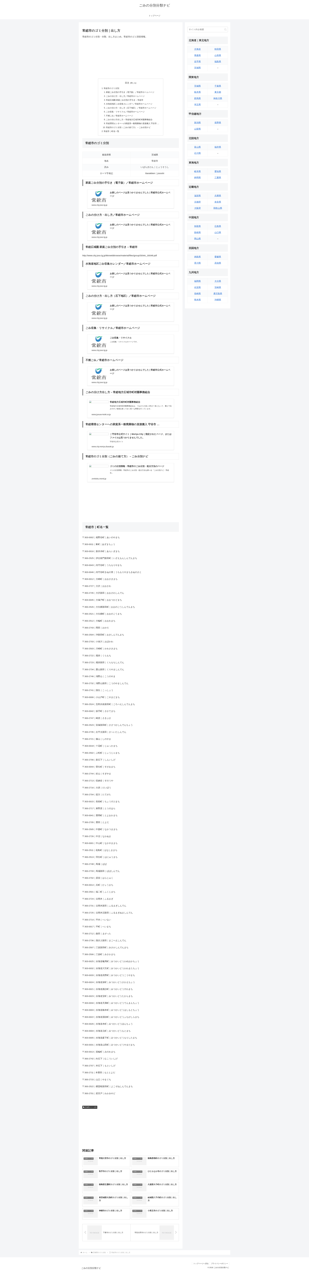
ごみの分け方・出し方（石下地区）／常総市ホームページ (131, 108)
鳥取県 (197, 226)
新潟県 (197, 122)
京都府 (197, 202)
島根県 (197, 232)
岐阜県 (197, 171)
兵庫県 (217, 195)
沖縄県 (217, 300)
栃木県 (197, 92)
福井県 (217, 147)
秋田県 (217, 49)
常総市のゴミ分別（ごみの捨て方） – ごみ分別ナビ (128, 127)
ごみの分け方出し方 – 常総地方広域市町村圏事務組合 (129, 119)
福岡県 (197, 281)
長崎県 (197, 293)
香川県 (197, 263)
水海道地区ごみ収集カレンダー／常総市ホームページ (129, 104)
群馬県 (197, 98)
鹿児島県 (217, 293)
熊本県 (197, 300)
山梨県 (197, 129)
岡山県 (197, 238)
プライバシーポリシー (219, 1263)
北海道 (197, 49)
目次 (127, 83)
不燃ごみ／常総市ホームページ (119, 116)
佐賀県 (197, 287)
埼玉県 (197, 104)
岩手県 (197, 61)
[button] (225, 29)
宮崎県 (217, 287)
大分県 (217, 281)
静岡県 (197, 177)
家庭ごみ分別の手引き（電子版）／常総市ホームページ (130, 92)
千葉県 (217, 86)
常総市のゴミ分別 (111, 88)
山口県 (217, 232)
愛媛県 (217, 257)
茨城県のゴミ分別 (91, 1107)
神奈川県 (217, 98)
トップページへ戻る (201, 1263)
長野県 (217, 122)
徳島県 (197, 257)
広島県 (217, 226)
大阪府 (197, 208)
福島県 (217, 61)
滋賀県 (197, 195)
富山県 (197, 147)
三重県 (217, 177)
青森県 (197, 55)
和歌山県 (217, 208)
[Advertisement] (130, 58)
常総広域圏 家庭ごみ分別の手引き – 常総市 (124, 100)
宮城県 (197, 68)
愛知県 (217, 171)
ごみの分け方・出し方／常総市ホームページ (125, 96)
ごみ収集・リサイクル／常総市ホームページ (125, 112)
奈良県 (217, 202)
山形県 (217, 55)
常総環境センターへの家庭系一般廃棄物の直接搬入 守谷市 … (132, 123)
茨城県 (197, 86)
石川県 (197, 153)
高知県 (217, 263)
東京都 (217, 92)
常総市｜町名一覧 (111, 131)
